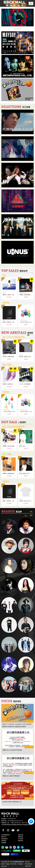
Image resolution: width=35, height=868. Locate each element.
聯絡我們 (20, 840)
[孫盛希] (26, 585)
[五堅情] (9, 645)
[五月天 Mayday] (9, 684)
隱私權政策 (4, 838)
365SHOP (28, 866)
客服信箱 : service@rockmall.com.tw (12, 820)
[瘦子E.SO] (26, 625)
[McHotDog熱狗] (9, 585)
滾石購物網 (14, 3)
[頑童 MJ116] (9, 605)
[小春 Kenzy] (26, 605)
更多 (31, 511)
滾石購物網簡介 (5, 835)
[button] (31, 3)
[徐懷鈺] (26, 565)
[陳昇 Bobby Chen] (26, 526)
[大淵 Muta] (9, 625)
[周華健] (9, 526)
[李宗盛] (9, 664)
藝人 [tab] (26, 515)
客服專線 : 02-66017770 (8, 818)
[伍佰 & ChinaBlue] (26, 664)
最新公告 (3, 836)
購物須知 (20, 836)
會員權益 (3, 842)
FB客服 (31, 821)
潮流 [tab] (31, 515)
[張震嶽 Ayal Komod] (9, 546)
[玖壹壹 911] (26, 684)
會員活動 (20, 835)
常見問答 (20, 838)
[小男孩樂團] (26, 645)
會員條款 (3, 840)
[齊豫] (26, 546)
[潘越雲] (9, 565)
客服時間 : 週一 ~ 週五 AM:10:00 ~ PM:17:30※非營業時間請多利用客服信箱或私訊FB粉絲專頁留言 (16, 823)
